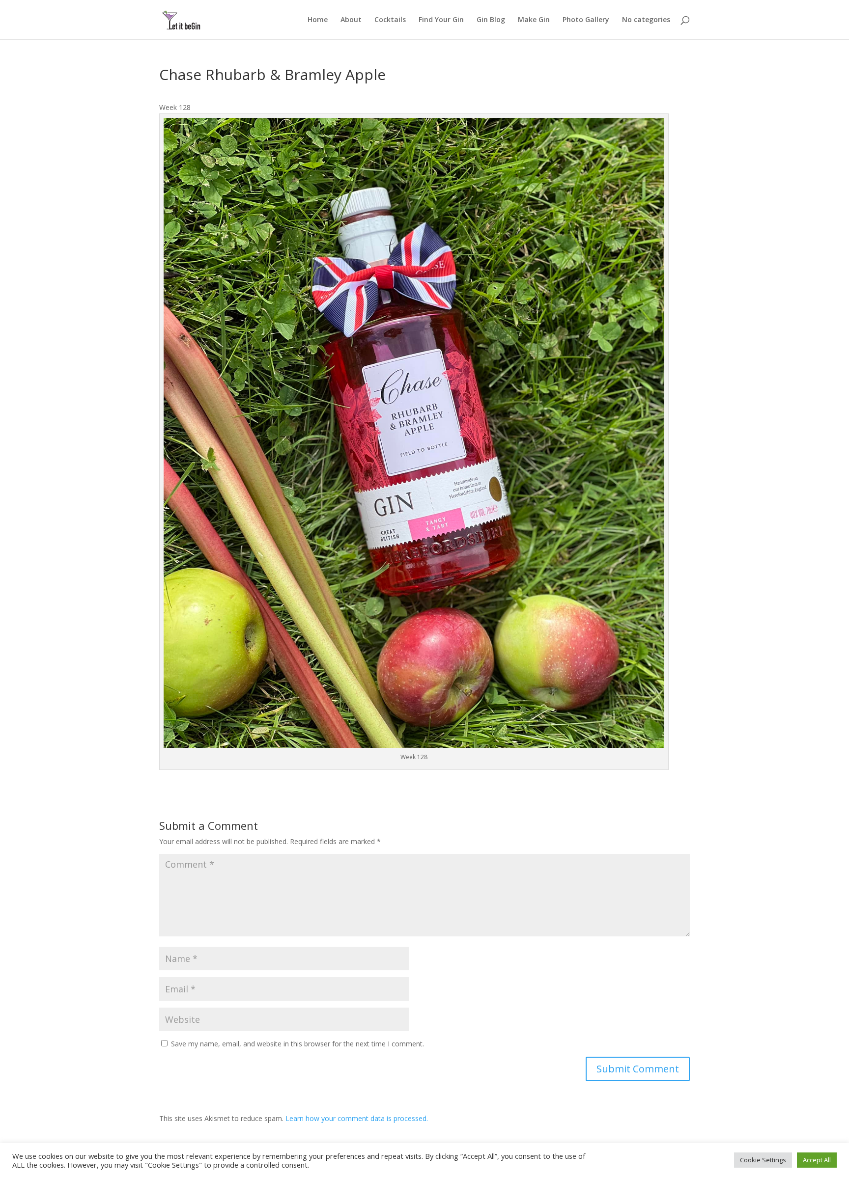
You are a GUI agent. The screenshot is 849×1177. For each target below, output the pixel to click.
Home (318, 20)
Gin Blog (491, 20)
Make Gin (534, 20)
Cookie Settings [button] (763, 1159)
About (351, 20)
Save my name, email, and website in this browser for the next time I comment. (297, 1043)
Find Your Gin (441, 20)
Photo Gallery (586, 20)
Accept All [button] (817, 1159)
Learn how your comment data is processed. (356, 1118)
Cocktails (390, 20)
